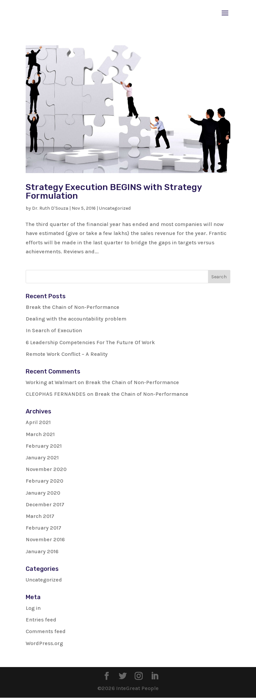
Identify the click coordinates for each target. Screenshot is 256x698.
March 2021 (40, 434)
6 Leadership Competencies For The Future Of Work (90, 342)
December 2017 (45, 504)
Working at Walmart (51, 382)
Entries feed (41, 619)
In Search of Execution (54, 330)
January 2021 (42, 457)
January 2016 (42, 551)
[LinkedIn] (155, 676)
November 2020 (46, 469)
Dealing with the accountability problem (76, 319)
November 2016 (45, 539)
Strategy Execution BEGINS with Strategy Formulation (114, 191)
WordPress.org (44, 643)
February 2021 (44, 446)
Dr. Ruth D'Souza (50, 208)
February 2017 (43, 528)
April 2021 (38, 422)
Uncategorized (115, 208)
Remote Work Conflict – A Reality (67, 354)
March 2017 (40, 516)
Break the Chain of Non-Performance (72, 307)
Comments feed (46, 631)
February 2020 (44, 481)
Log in (33, 608)
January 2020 (43, 493)
